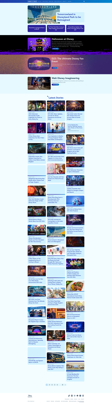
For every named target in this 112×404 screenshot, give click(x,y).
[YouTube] (72, 395)
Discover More (55, 84)
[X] (80, 395)
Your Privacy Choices (57, 401)
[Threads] (83, 395)
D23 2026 (39, 1)
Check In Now (55, 48)
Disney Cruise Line (58, 1)
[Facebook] (77, 395)
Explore (69, 1)
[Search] (84, 1)
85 (62, 384)
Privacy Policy (52, 401)
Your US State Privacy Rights (64, 401)
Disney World (45, 1)
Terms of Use (48, 401)
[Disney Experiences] (30, 396)
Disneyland (51, 1)
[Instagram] (75, 395)
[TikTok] (69, 395)
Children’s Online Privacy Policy (72, 401)
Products (64, 1)
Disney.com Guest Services (80, 401)
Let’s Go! (54, 67)
